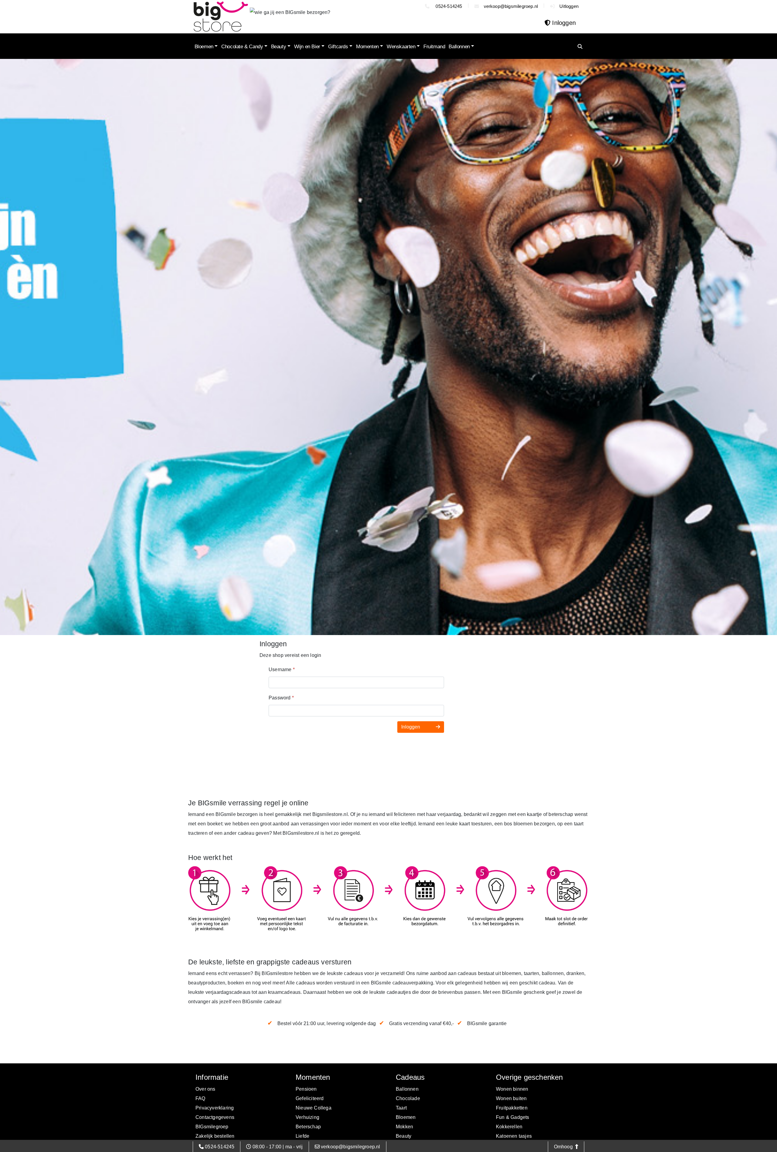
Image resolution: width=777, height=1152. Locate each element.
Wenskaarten (401, 46)
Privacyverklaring (214, 1107)
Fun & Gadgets (512, 1117)
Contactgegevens (214, 1117)
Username (282, 669)
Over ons (205, 1089)
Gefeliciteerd (310, 1098)
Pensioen (306, 1089)
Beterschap (308, 1126)
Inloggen (411, 726)
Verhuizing (307, 1117)
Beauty (278, 46)
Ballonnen (459, 46)
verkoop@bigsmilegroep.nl (511, 6)
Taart (401, 1107)
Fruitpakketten (512, 1107)
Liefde (302, 1136)
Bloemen (204, 46)
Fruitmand (434, 46)
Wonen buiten (511, 1098)
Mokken (404, 1126)
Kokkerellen (509, 1126)
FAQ (200, 1098)
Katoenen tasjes (514, 1136)
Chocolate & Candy (242, 46)
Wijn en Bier (307, 46)
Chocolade (408, 1098)
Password (281, 697)
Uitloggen (569, 6)
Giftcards (338, 46)
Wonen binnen (512, 1089)
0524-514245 (448, 6)
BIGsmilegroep (212, 1126)
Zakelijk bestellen (215, 1136)
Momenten (367, 46)
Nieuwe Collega (313, 1107)
